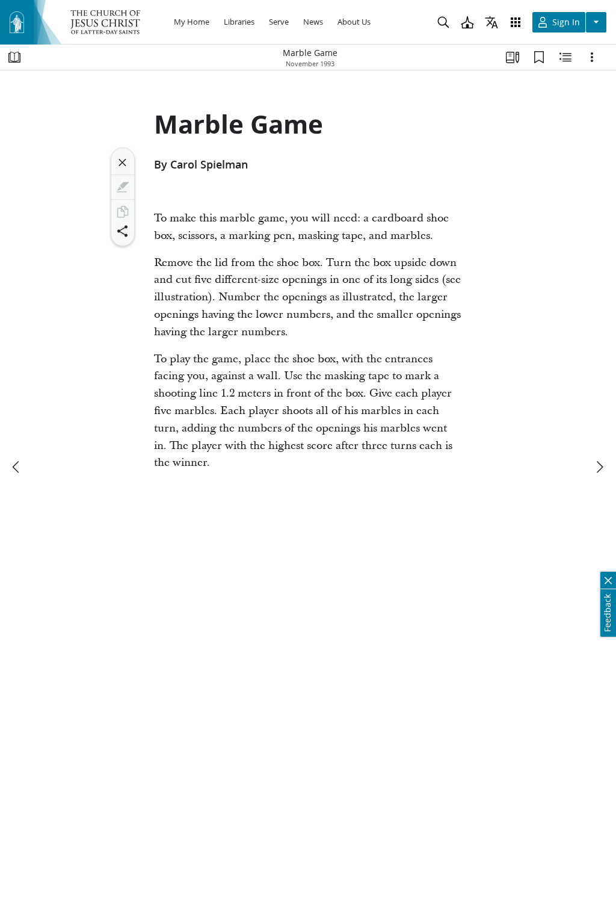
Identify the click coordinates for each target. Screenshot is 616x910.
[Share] (122, 231)
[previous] (17, 467)
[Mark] (122, 187)
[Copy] (122, 211)
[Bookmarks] (539, 57)
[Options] (592, 57)
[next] (599, 467)
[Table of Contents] (14, 57)
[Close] (122, 162)
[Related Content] (565, 57)
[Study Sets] (512, 57)
